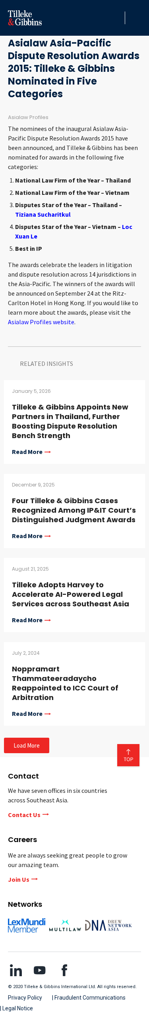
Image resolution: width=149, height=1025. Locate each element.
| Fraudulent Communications (89, 997)
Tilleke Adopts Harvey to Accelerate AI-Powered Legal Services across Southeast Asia (70, 594)
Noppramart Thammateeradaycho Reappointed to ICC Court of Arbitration (65, 683)
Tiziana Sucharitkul (43, 214)
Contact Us (24, 815)
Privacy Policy (25, 997)
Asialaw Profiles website (41, 322)
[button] (117, 18)
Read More (27, 452)
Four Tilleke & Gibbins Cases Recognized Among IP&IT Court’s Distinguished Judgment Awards (74, 510)
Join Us (18, 879)
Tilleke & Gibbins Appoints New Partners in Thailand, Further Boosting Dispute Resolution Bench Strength (70, 421)
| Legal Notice (16, 1008)
